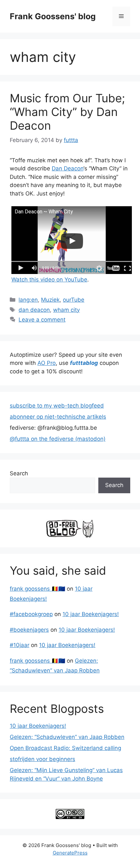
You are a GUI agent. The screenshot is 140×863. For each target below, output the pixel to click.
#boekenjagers (29, 629)
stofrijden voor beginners (42, 759)
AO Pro (46, 363)
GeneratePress (70, 853)
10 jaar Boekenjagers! (91, 614)
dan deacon (34, 310)
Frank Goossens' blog (53, 16)
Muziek (50, 299)
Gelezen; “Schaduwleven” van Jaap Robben (67, 737)
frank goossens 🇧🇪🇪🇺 (37, 588)
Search (19, 473)
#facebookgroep (31, 614)
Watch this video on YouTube (49, 279)
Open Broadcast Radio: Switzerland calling (65, 748)
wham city (66, 310)
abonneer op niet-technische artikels (58, 416)
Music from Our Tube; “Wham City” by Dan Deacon (67, 111)
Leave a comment (42, 319)
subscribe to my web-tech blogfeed (57, 405)
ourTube (73, 299)
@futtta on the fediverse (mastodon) (57, 439)
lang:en (28, 299)
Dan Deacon (67, 168)
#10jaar (19, 645)
